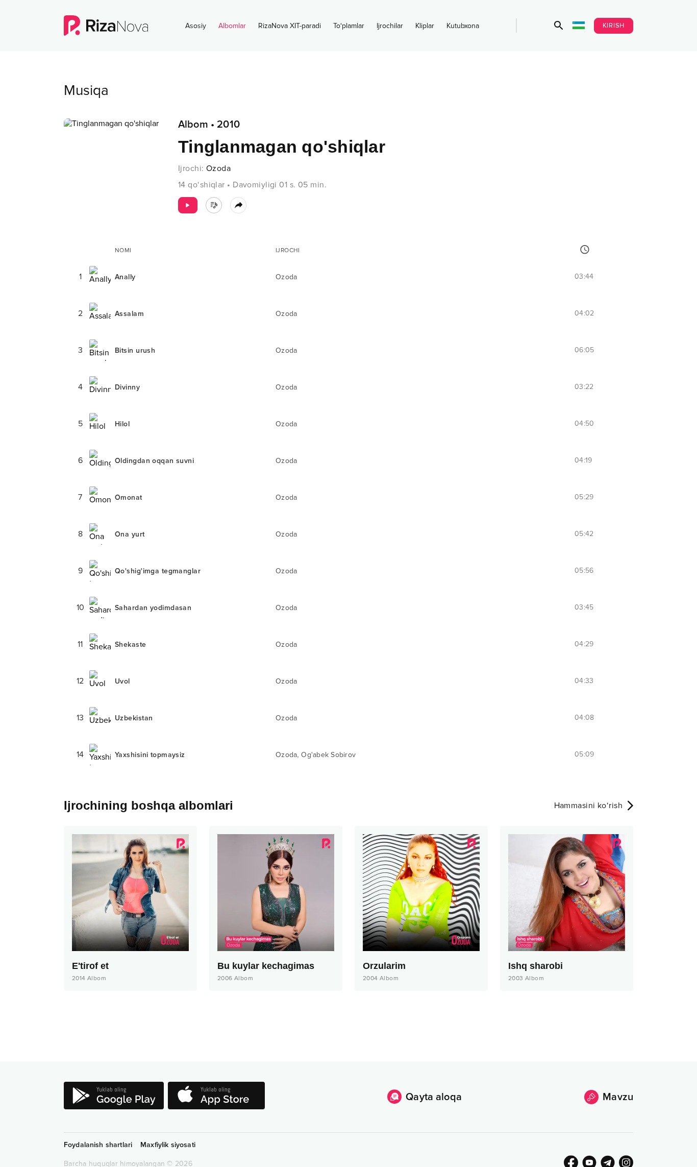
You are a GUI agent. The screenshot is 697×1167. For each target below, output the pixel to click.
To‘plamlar (348, 25)
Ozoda (218, 168)
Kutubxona (462, 25)
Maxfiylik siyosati (167, 1144)
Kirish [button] (614, 25)
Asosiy (195, 25)
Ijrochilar (390, 25)
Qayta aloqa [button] (434, 1097)
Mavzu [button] (618, 1097)
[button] (558, 25)
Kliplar (424, 25)
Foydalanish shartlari (98, 1144)
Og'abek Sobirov (328, 754)
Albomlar (232, 25)
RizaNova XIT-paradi (289, 25)
